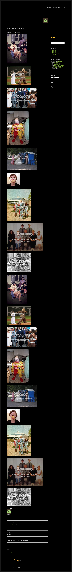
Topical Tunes (61, 68)
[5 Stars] (11, 508)
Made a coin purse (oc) (10, 560)
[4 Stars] (10, 508)
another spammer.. (59, 69)
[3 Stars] (9, 508)
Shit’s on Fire (53, 54)
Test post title (53, 50)
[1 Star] (7, 508)
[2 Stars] (8, 508)
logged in (13, 524)
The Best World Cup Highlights (59, 65)
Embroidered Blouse (54, 66)
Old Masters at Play (57, 64)
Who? (8, 561)
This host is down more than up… (12, 552)
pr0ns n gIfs (9, 551)
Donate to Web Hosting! (57, 7)
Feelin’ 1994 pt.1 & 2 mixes (55, 53)
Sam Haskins (9, 559)
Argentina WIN (58, 63)
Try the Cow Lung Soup (58, 67)
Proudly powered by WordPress (16, 567)
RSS (64, 7)
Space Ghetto (9, 567)
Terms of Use (49, 7)
